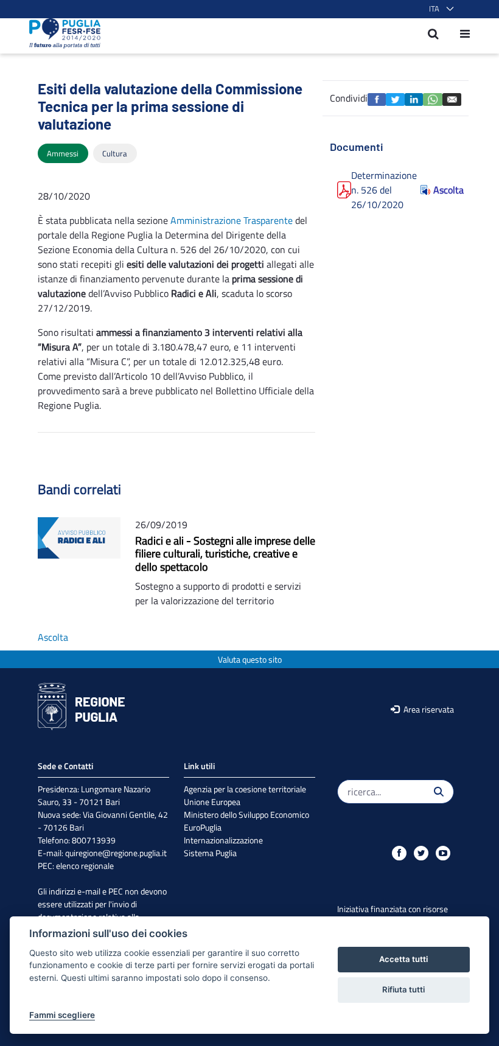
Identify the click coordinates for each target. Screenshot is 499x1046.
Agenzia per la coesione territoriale (245, 789)
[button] (439, 9)
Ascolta (443, 190)
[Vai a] (61, 33)
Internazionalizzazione (223, 840)
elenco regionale (85, 865)
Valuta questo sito (250, 659)
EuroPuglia (203, 827)
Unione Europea (212, 801)
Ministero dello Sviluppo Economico (246, 814)
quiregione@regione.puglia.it (116, 852)
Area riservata (428, 709)
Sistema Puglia (210, 852)
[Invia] (438, 791)
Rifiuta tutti (403, 989)
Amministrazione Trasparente (231, 220)
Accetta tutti (403, 959)
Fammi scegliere (62, 1015)
